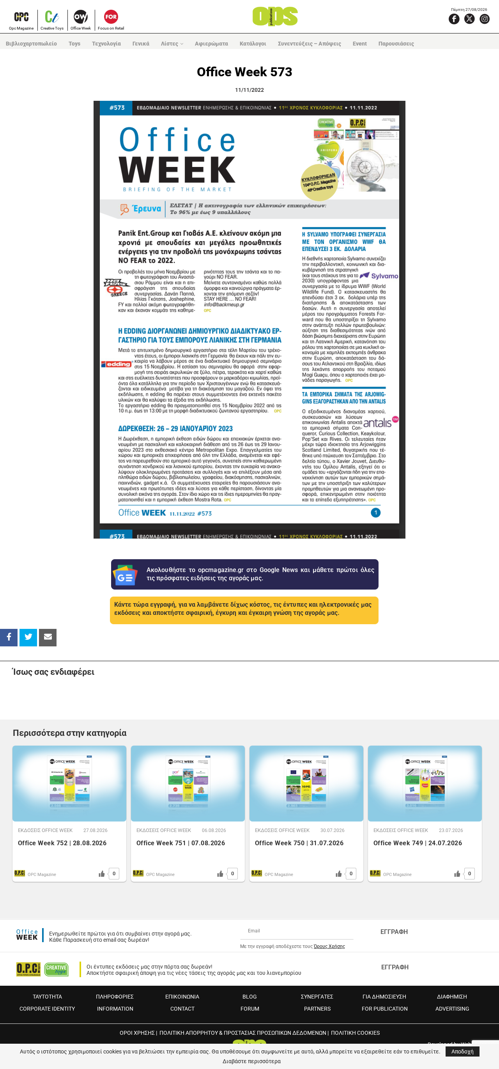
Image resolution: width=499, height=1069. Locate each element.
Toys (74, 43)
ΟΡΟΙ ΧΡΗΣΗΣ (137, 1033)
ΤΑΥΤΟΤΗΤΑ (47, 997)
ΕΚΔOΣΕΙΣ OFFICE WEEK (45, 830)
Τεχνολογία (106, 43)
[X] (469, 19)
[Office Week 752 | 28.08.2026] (69, 783)
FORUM (250, 1009)
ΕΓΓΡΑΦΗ (394, 932)
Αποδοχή (462, 1051)
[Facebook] (454, 19)
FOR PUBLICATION (385, 1009)
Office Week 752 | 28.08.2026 (62, 843)
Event (360, 43)
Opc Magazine (21, 28)
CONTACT (182, 1009)
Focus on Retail (111, 28)
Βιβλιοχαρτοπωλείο (31, 43)
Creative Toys (52, 28)
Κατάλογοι (253, 43)
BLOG (249, 997)
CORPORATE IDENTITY (47, 1009)
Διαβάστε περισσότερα (252, 1061)
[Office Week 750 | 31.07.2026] (306, 783)
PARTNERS (317, 1009)
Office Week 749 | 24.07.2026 (417, 843)
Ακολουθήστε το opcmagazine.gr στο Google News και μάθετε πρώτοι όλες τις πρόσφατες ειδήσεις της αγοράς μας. (260, 574)
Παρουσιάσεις (396, 43)
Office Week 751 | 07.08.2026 (180, 843)
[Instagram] (485, 19)
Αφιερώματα (211, 43)
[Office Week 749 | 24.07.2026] (425, 783)
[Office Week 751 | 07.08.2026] (188, 783)
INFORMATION (115, 1009)
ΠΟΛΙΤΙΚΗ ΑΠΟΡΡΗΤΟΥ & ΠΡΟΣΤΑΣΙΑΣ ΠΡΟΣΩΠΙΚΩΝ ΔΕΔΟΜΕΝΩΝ (242, 1033)
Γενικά (141, 43)
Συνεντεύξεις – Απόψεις (309, 43)
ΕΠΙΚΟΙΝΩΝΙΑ (182, 997)
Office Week (81, 28)
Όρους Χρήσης (329, 946)
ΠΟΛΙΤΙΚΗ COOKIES (355, 1033)
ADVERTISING (452, 1009)
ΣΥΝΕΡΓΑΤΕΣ (317, 997)
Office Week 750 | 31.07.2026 (299, 843)
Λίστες (169, 43)
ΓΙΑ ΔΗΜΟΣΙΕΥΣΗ (384, 997)
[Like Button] (101, 873)
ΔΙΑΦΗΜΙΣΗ (452, 997)
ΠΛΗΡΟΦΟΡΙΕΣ (115, 997)
